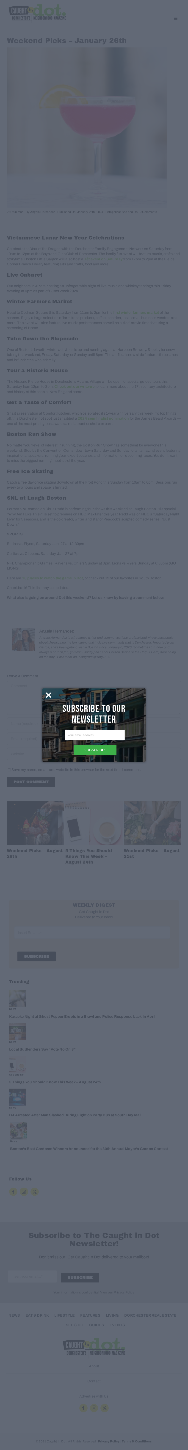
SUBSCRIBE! (94, 750)
